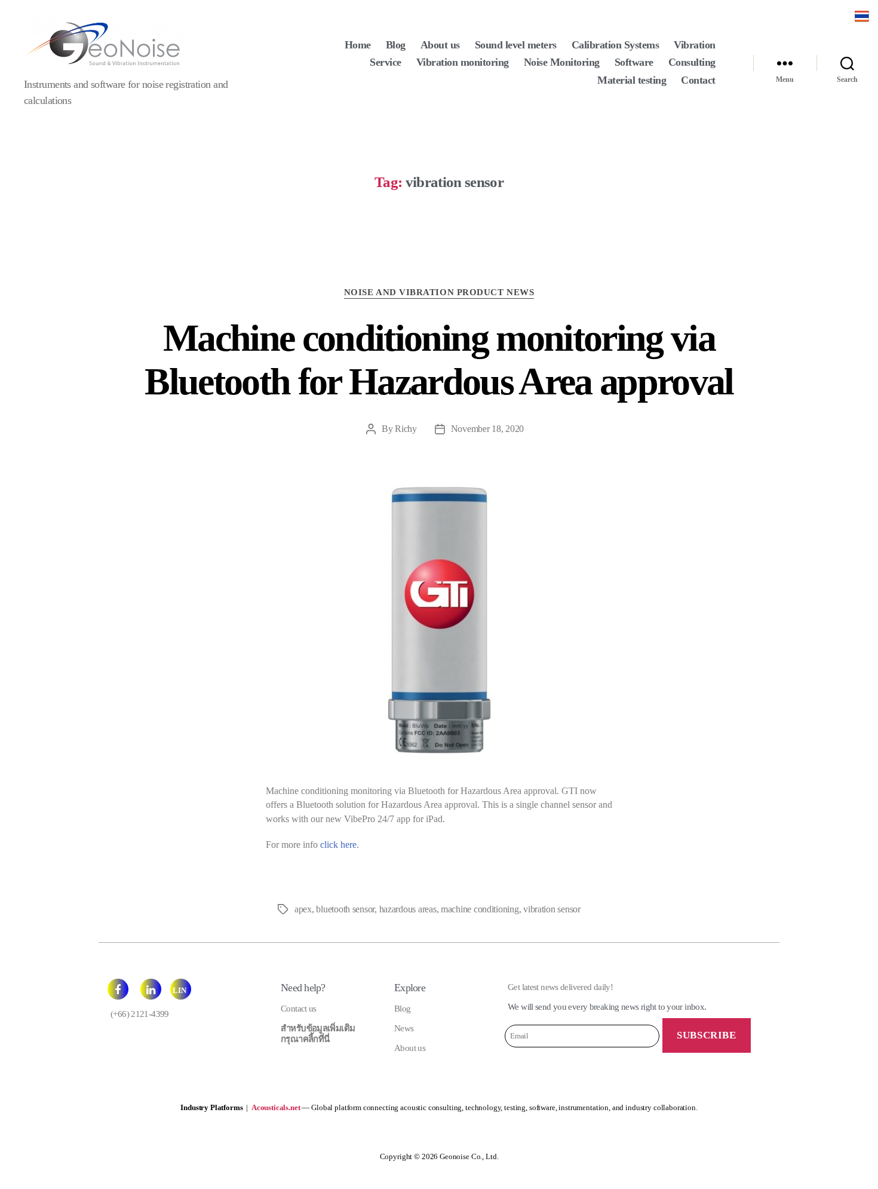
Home (358, 45)
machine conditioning (480, 909)
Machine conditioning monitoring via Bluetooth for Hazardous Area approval (439, 360)
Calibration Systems (615, 45)
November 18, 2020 (487, 429)
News (404, 1028)
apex (303, 909)
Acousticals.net (275, 1107)
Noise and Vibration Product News (439, 292)
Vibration (695, 45)
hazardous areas (408, 909)
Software (634, 62)
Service (385, 62)
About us (440, 45)
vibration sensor (552, 909)
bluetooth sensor (345, 909)
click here (338, 844)
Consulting (692, 62)
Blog (396, 45)
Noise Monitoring (562, 62)
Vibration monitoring (462, 62)
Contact (698, 80)
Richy (406, 429)
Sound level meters (516, 45)
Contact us (299, 1008)
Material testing (631, 80)
